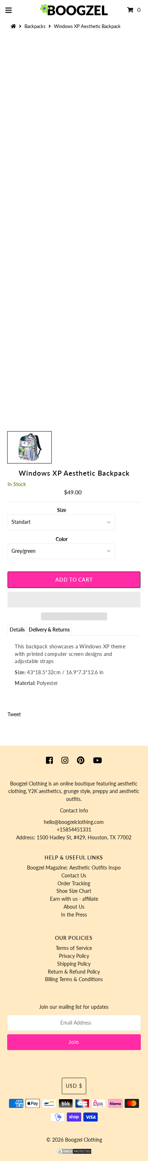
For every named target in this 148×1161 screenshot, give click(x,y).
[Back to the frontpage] (14, 26)
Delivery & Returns (49, 630)
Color (62, 539)
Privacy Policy (74, 956)
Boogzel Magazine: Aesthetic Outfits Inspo (74, 868)
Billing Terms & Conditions (74, 979)
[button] (74, 599)
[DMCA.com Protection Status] (74, 1153)
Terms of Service (74, 948)
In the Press (74, 915)
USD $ (74, 1086)
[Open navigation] (9, 10)
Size (61, 510)
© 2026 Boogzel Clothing (74, 1140)
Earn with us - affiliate (74, 899)
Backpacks (35, 26)
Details (17, 630)
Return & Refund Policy (74, 972)
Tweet (14, 714)
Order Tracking (73, 883)
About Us (74, 907)
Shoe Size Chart (73, 891)
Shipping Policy (74, 964)
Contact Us (73, 875)
